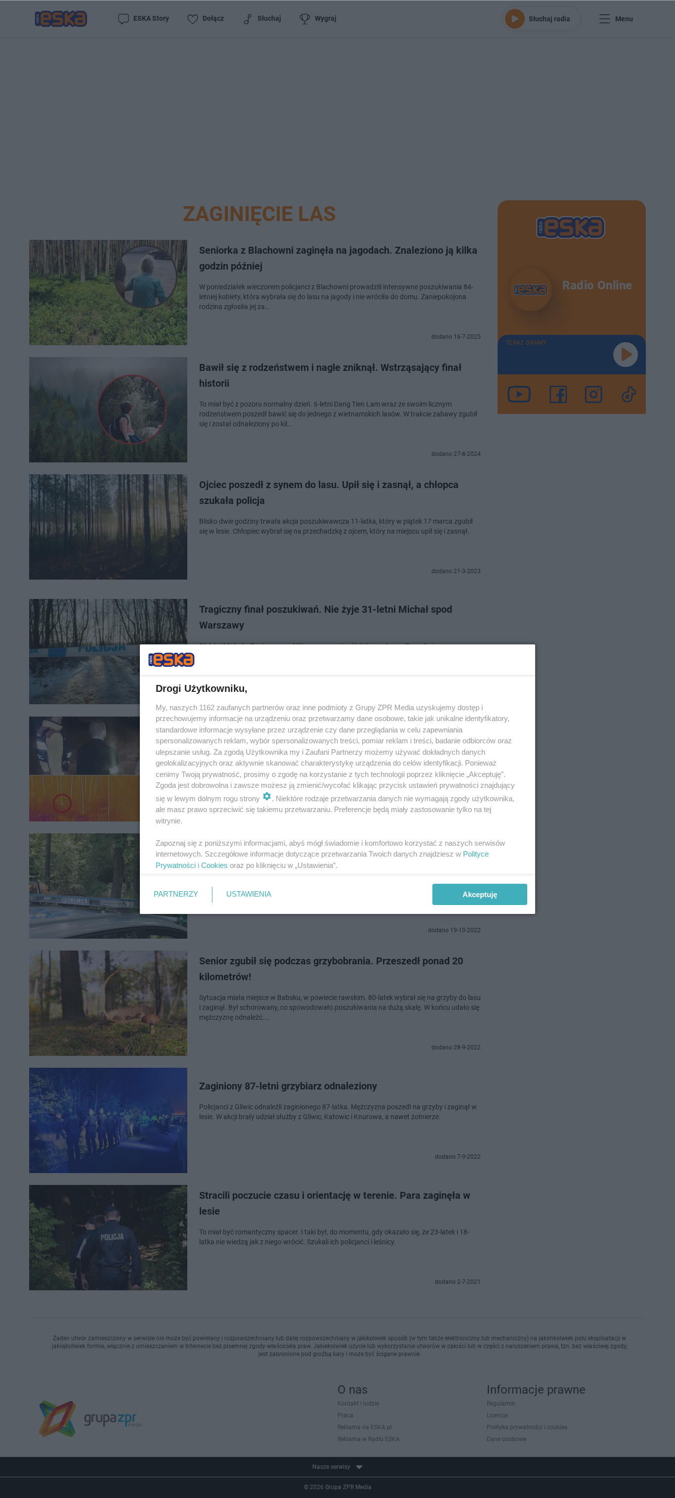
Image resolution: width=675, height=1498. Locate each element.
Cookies (214, 865)
